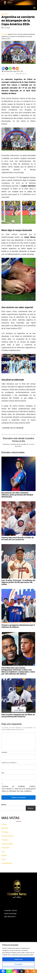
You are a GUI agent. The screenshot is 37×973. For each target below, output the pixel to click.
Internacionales (7, 844)
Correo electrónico (9, 762)
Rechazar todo (18, 969)
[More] (17, 68)
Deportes (4, 14)
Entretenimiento (7, 836)
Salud (3, 859)
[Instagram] (13, 68)
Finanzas (4, 840)
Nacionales (5, 848)
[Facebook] (3, 68)
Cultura (4, 824)
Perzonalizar (18, 964)
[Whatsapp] (10, 68)
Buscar (3, 804)
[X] (6, 68)
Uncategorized (6, 863)
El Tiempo (5, 832)
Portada (4, 34)
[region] (18, 957)
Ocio (3, 851)
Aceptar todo (19, 959)
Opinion (4, 855)
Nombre (4, 752)
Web (2, 773)
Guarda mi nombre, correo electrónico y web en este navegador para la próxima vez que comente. (19, 789)
